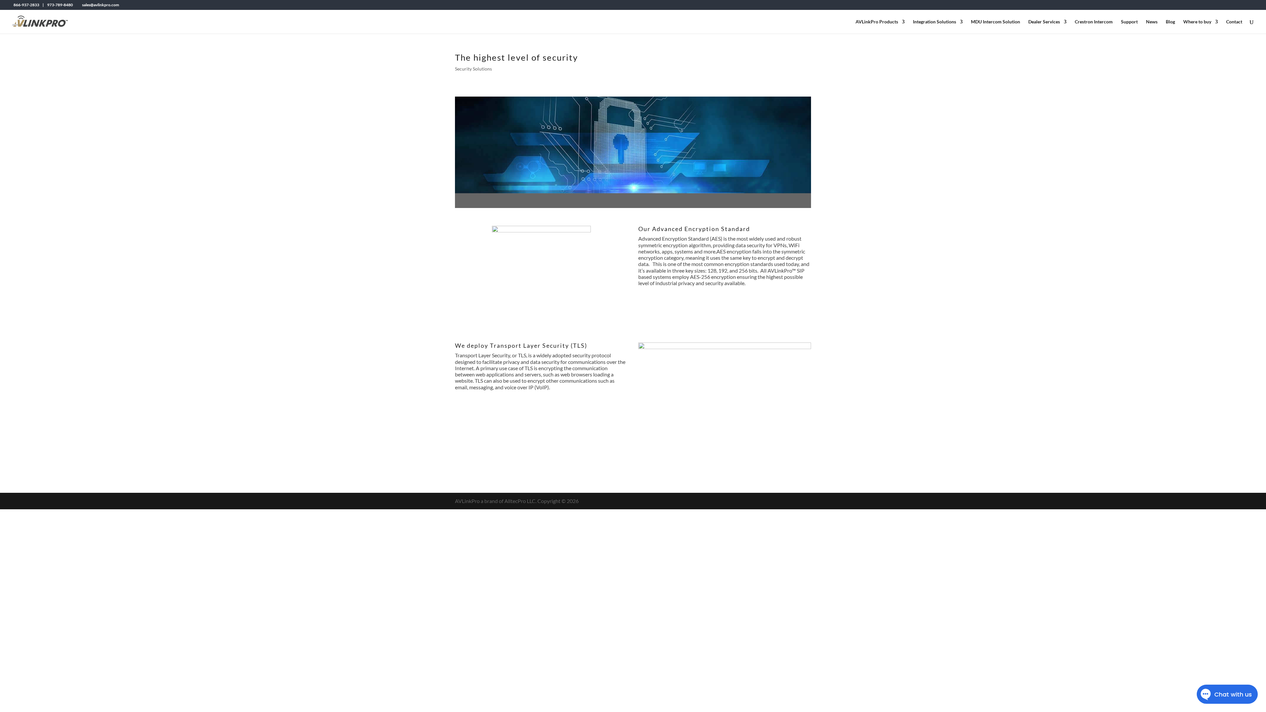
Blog (1170, 21)
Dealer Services (1044, 21)
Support (1129, 21)
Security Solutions (473, 69)
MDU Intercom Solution (995, 21)
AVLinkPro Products (877, 21)
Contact (1234, 21)
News (1152, 21)
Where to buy (1197, 21)
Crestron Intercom (1094, 21)
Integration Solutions (934, 21)
